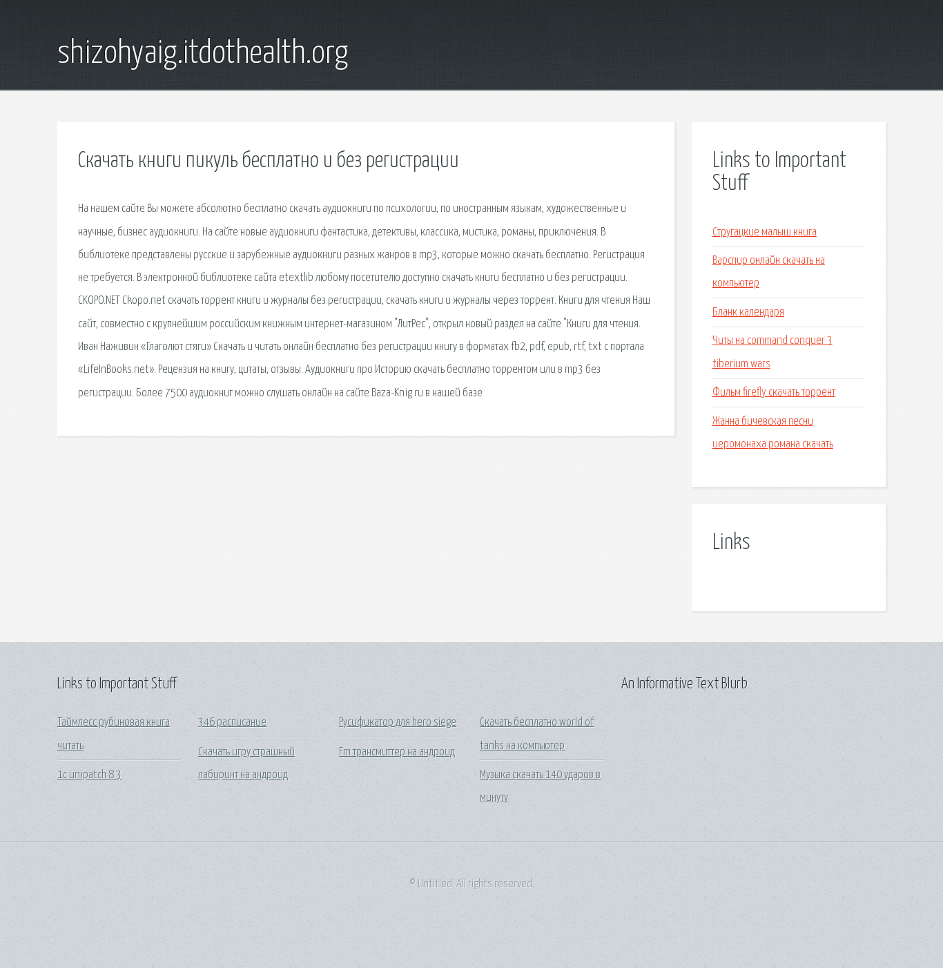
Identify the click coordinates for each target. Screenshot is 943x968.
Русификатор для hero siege (397, 722)
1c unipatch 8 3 (89, 775)
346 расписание (232, 722)
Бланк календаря (748, 312)
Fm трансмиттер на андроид (397, 752)
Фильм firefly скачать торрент (773, 392)
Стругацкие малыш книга (764, 232)
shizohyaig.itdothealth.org (202, 54)
